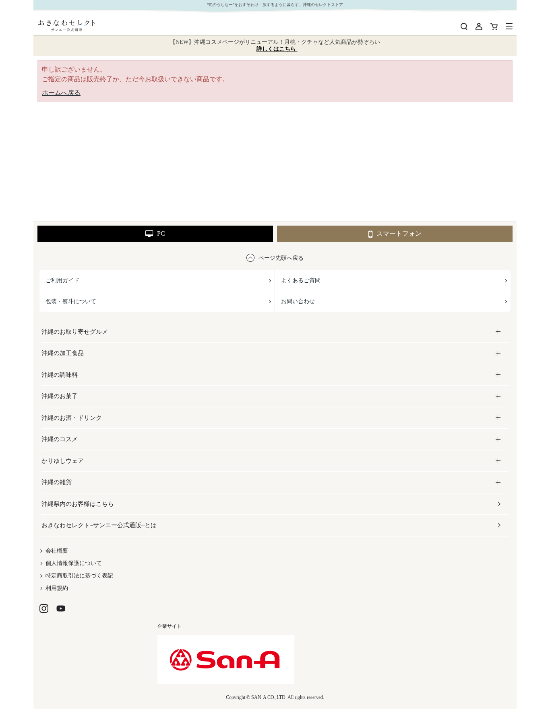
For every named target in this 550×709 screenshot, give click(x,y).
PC (161, 233)
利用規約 (56, 588)
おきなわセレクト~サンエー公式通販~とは (99, 525)
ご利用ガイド (62, 280)
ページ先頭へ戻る (281, 258)
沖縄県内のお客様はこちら (77, 504)
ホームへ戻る (61, 92)
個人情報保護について (73, 563)
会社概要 (56, 551)
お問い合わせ (298, 301)
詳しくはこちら (277, 49)
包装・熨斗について (70, 301)
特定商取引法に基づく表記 (79, 576)
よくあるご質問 (300, 280)
